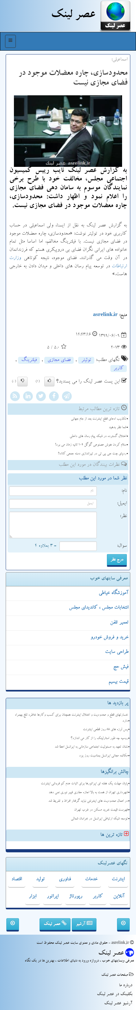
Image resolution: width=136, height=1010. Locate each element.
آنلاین (119, 897)
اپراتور (53, 897)
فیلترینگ (29, 360)
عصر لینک (53, 924)
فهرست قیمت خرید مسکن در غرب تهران (101, 810)
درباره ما (125, 985)
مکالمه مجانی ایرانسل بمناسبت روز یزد (103, 756)
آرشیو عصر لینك (118, 1003)
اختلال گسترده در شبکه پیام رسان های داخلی (98, 436)
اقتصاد (16, 879)
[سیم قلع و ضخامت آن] (12, 924)
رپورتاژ (75, 897)
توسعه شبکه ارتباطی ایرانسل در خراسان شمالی (99, 819)
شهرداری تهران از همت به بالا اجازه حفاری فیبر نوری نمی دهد (88, 793)
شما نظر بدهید (117, 428)
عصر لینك (73, 15)
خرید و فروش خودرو (109, 638)
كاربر (119, 368)
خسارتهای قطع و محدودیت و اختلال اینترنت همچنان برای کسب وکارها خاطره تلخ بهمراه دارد (71, 718)
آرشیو (81, 924)
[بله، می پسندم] (49, 381)
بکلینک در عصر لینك (114, 994)
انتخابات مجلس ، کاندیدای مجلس (98, 608)
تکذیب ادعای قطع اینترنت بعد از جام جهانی (98, 419)
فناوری (65, 879)
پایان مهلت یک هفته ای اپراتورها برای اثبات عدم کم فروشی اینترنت (84, 784)
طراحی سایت (116, 652)
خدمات (91, 879)
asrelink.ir (105, 315)
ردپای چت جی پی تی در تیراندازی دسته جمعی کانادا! (92, 454)
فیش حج (120, 667)
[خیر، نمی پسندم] (22, 381)
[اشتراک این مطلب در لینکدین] (28, 397)
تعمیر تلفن (119, 623)
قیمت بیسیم (118, 682)
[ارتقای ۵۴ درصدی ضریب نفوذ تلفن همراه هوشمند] (123, 924)
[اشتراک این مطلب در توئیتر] (40, 397)
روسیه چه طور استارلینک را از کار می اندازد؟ (99, 738)
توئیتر (86, 360)
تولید (40, 879)
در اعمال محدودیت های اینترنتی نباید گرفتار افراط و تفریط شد (88, 801)
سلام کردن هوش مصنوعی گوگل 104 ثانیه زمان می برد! (90, 445)
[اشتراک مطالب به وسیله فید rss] (15, 397)
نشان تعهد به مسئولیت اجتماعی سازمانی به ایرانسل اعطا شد (91, 747)
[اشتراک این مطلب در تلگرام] (66, 397)
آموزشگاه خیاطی (113, 593)
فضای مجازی (59, 360)
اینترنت (118, 879)
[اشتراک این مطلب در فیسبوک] (53, 397)
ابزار (32, 897)
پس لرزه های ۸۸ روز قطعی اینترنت (105, 730)
